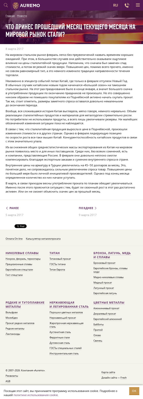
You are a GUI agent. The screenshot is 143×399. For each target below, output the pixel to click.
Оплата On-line (14, 238)
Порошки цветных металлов (66, 312)
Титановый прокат (60, 258)
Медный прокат (102, 282)
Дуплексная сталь (60, 342)
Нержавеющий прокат (63, 317)
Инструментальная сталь (64, 353)
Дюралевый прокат (104, 313)
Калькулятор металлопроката (43, 238)
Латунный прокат (103, 288)
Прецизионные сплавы (19, 264)
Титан (55, 253)
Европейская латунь (105, 293)
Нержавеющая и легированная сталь (69, 305)
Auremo (26, 5)
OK (134, 390)
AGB (8, 381)
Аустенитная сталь (60, 332)
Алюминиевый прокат (106, 308)
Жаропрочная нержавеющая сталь (66, 324)
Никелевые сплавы (22, 253)
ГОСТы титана (58, 264)
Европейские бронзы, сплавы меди (110, 270)
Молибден (12, 317)
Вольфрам (12, 312)
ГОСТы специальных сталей (66, 348)
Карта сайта (108, 372)
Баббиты (98, 324)
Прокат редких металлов (20, 323)
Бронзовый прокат (104, 263)
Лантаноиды (13, 334)
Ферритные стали (60, 337)
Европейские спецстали (19, 269)
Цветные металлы (109, 303)
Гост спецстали (14, 275)
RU (115, 5)
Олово (97, 335)
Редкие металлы (15, 328)
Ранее (14, 208)
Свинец (97, 340)
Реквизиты (12, 375)
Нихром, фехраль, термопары (23, 258)
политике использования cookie (36, 395)
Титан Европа (57, 269)
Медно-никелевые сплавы (108, 277)
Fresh (123, 377)
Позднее (86, 208)
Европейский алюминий (107, 319)
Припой (98, 329)
